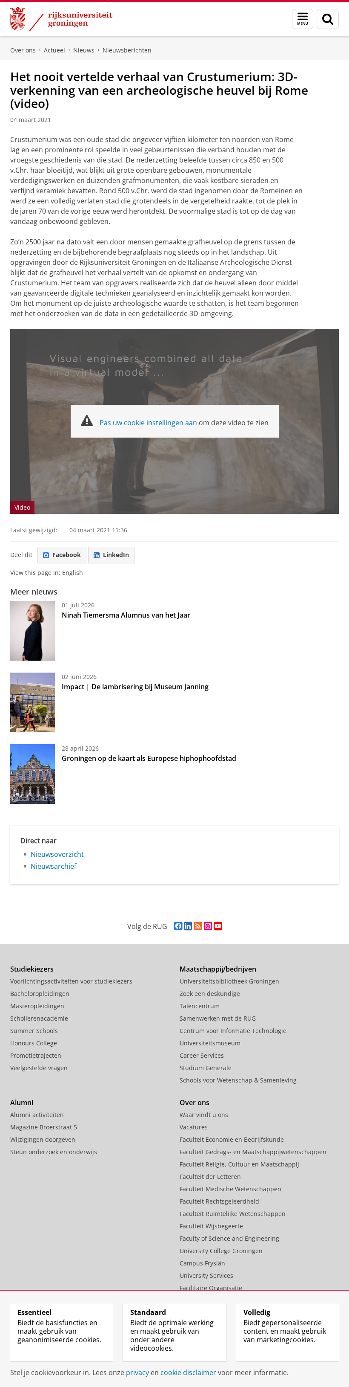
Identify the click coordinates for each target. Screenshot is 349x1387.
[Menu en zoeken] (303, 19)
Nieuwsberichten (127, 50)
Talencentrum (200, 1006)
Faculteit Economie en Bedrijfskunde (232, 1139)
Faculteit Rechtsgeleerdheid (219, 1201)
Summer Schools (34, 1031)
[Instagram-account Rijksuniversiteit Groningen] (208, 926)
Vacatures (194, 1127)
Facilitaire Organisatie (211, 1288)
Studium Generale (206, 1068)
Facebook (66, 555)
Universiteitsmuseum (210, 1043)
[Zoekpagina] (327, 19)
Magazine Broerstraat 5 (43, 1127)
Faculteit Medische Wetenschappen (230, 1189)
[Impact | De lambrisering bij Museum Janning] (32, 702)
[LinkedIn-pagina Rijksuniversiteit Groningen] (188, 926)
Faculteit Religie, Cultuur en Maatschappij (239, 1164)
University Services (206, 1275)
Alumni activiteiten (37, 1115)
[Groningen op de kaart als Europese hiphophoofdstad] (32, 774)
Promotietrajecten (35, 1055)
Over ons (23, 50)
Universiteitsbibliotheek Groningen (229, 981)
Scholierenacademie (39, 1018)
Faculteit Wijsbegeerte (211, 1226)
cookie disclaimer (188, 1372)
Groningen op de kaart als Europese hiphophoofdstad (149, 758)
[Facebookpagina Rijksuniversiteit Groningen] (178, 926)
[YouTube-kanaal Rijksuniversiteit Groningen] (218, 926)
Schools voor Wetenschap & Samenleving (238, 1080)
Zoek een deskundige (210, 993)
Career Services (202, 1055)
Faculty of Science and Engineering (229, 1238)
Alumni (21, 1102)
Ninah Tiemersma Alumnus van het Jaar (126, 615)
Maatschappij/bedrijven (218, 969)
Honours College (33, 1043)
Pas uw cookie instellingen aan (148, 422)
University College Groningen (221, 1251)
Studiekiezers (32, 969)
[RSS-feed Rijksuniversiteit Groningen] (198, 926)
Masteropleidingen (37, 1006)
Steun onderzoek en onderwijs (53, 1152)
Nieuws (83, 50)
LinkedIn (116, 555)
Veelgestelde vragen (39, 1068)
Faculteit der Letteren (210, 1176)
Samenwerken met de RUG (218, 1018)
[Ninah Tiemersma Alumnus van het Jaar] (32, 631)
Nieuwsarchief (53, 866)
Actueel (54, 50)
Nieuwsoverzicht (57, 854)
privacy (137, 1372)
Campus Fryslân (202, 1263)
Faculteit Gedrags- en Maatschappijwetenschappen (253, 1152)
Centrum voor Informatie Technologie (233, 1031)
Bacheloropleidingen (39, 993)
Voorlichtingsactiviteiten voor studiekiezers (71, 981)
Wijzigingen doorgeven (42, 1139)
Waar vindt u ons (204, 1115)
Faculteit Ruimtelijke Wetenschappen (233, 1214)
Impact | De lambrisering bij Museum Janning (135, 687)
